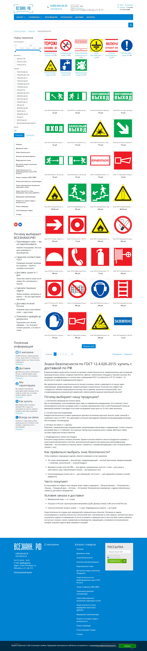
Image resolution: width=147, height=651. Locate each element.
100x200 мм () (23, 75)
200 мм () (21, 90)
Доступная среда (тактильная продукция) (26, 165)
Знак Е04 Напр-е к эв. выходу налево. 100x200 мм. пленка (86, 175)
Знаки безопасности (23, 152)
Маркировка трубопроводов (26, 197)
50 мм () (20, 117)
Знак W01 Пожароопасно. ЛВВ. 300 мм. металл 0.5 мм (108, 239)
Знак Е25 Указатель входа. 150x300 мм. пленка (59, 142)
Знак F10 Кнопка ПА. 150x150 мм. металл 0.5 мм (83, 239)
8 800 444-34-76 (58, 5)
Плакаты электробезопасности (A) (113, 55)
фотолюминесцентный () (26, 123)
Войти (122, 5)
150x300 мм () (23, 84)
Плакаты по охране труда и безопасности (25, 201)
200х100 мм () (22, 99)
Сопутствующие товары (24, 210)
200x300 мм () (22, 96)
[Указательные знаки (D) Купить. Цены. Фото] (66, 65)
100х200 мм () (22, 78)
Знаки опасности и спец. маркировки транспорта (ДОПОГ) (27, 192)
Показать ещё (88, 346)
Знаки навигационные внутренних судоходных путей (28, 186)
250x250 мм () (22, 102)
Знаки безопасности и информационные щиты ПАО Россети (26, 171)
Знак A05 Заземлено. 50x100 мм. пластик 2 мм (128, 335)
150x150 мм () (22, 81)
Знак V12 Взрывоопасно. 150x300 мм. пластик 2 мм (107, 175)
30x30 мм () (21, 111)
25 (72, 354)
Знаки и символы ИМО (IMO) (26, 177)
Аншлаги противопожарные (25, 156)
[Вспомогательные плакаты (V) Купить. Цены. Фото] (50, 45)
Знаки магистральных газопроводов (28, 181)
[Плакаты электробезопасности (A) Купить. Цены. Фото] (111, 45)
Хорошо (127, 646)
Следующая (128, 354)
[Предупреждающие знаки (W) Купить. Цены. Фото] (50, 65)
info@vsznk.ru (79, 8)
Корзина (122, 7)
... (68, 354)
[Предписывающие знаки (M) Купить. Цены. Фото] (127, 45)
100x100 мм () (22, 72)
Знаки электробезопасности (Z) (98, 55)
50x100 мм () (22, 120)
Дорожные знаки (22, 148)
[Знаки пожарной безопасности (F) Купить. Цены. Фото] (81, 45)
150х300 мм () (22, 87)
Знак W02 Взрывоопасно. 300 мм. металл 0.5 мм (106, 335)
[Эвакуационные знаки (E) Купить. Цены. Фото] (81, 65)
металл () (21, 59)
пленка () (21, 65)
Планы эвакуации (22, 206)
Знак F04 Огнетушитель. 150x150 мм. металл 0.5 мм (107, 271)
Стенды (18, 214)
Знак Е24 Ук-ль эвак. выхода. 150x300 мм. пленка (129, 110)
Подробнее (19, 364)
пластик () (22, 62)
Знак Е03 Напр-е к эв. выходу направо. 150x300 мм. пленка (64, 175)
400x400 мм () (22, 114)
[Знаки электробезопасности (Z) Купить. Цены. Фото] (96, 45)
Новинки (19, 144)
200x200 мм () (23, 93)
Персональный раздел (23, 572)
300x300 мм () (22, 108)
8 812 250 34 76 (56, 9)
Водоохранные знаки (23, 160)
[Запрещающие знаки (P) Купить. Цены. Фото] (66, 45)
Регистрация (129, 5)
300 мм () (20, 105)
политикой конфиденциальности (103, 645)
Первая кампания (115, 558)
